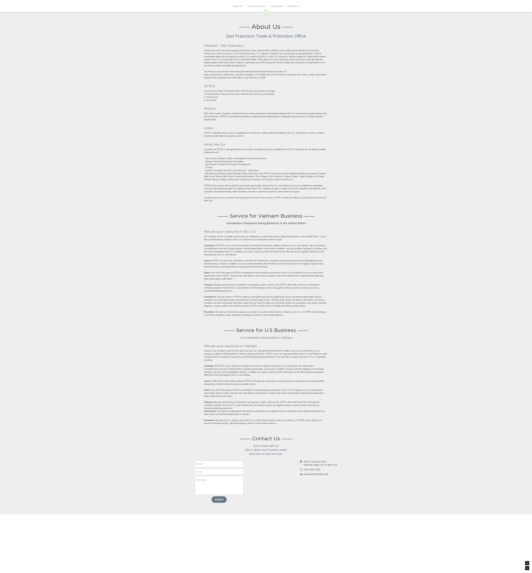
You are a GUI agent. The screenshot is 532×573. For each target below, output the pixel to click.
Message (201, 480)
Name (199, 464)
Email (199, 471)
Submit (219, 499)
